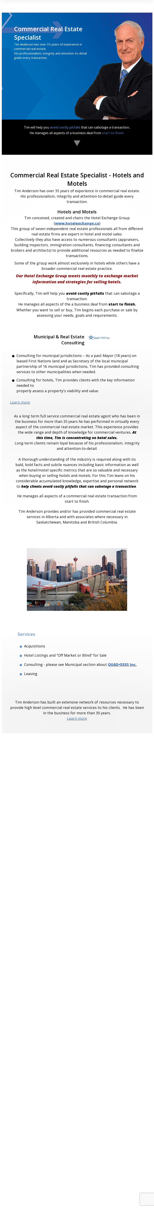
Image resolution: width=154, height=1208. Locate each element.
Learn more (20, 402)
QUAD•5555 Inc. (122, 664)
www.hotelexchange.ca (77, 223)
